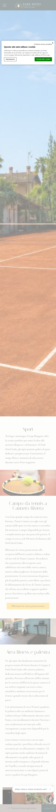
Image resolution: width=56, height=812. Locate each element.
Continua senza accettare (43, 44)
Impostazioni (10, 59)
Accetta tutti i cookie (43, 59)
